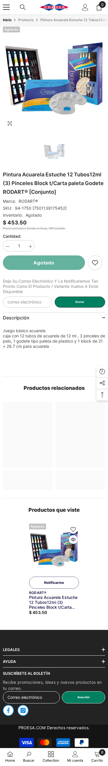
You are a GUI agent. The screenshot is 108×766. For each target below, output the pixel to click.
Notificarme (54, 582)
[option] (54, 78)
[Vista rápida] (73, 539)
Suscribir (83, 697)
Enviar (79, 302)
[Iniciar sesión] (85, 7)
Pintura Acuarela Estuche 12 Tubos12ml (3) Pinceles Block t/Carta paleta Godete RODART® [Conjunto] (53, 602)
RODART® (28, 201)
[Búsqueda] (22, 7)
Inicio (7, 20)
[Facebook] (8, 710)
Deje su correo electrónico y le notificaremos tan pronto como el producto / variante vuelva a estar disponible (50, 286)
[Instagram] (23, 710)
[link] (95, 262)
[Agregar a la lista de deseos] (73, 529)
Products (26, 20)
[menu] (6, 7)
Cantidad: (12, 236)
